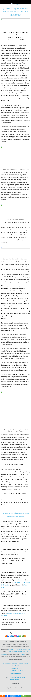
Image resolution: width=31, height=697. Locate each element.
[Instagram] (15, 636)
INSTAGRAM (23, 663)
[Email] (23, 636)
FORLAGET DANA (15, 673)
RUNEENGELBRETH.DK (15, 670)
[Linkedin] (13, 636)
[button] (15, 1)
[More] (25, 636)
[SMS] (20, 636)
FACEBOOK (7, 663)
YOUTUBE (15, 665)
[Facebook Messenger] (18, 636)
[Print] (6, 636)
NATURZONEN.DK (16, 668)
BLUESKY (15, 663)
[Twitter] (11, 636)
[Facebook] (8, 636)
